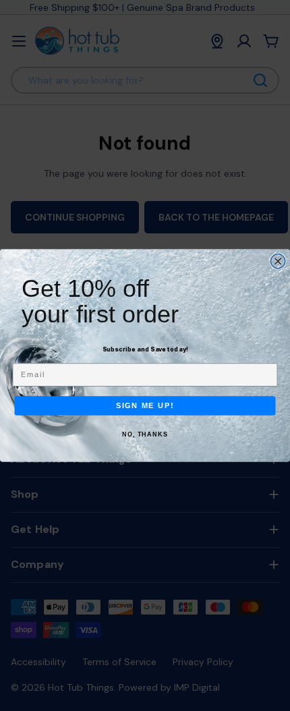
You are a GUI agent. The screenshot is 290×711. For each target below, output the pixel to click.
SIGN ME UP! (145, 405)
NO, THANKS (145, 434)
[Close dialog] (277, 261)
